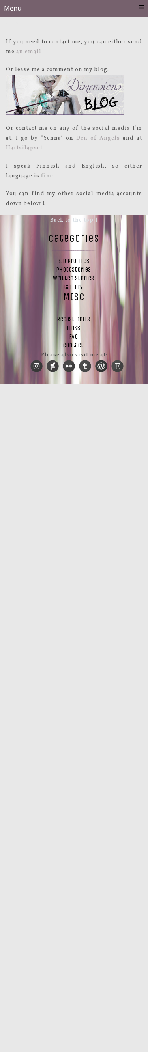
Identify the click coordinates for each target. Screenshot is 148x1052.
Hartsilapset (24, 148)
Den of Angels (98, 138)
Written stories (73, 278)
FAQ (73, 336)
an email (28, 52)
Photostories (73, 269)
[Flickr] (69, 363)
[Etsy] (117, 363)
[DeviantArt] (52, 363)
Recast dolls (73, 319)
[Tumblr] (85, 363)
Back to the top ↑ (74, 220)
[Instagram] (36, 363)
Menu (12, 8)
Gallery (73, 287)
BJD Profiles (73, 261)
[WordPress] (101, 363)
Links (73, 328)
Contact (73, 345)
